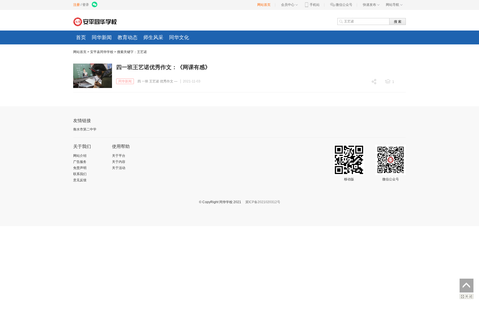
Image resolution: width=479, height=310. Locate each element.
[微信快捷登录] (95, 4)
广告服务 (79, 162)
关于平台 (118, 156)
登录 (85, 5)
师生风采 (153, 37)
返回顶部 (466, 286)
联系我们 (79, 174)
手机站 (315, 5)
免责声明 (79, 168)
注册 (76, 5)
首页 (81, 37)
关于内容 (118, 162)
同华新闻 (102, 37)
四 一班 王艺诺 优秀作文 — (157, 81)
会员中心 (287, 5)
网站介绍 (79, 156)
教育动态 (127, 37)
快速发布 (369, 5)
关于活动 (118, 168)
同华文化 (179, 37)
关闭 (466, 296)
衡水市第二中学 (84, 129)
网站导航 (392, 5)
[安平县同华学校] (96, 21)
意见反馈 (79, 180)
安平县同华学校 (101, 52)
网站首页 (264, 5)
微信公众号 (344, 5)
